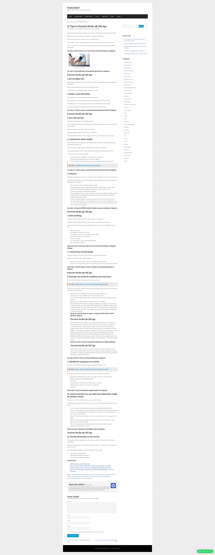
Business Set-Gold (128, 82)
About (112, 16)
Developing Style (128, 93)
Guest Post (105, 16)
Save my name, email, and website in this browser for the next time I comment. (87, 532)
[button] (205, 551)
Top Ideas (126, 158)
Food (125, 113)
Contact (119, 16)
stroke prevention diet (104, 476)
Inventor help (127, 132)
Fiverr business (127, 110)
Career (97, 16)
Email (68, 520)
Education (126, 96)
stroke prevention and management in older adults (84, 476)
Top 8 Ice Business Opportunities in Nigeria (91, 390)
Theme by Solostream (115, 548)
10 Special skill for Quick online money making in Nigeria (95, 208)
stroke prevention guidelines (74, 478)
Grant (125, 118)
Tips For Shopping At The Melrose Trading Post (135, 43)
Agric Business (127, 65)
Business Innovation (128, 70)
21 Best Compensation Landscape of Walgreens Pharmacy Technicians (91, 467)
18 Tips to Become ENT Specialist (80, 464)
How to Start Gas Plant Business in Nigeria (89, 358)
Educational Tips (128, 99)
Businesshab (73, 7)
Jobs (125, 135)
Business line (127, 73)
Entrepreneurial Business (130, 104)
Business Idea (88, 16)
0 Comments (97, 29)
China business (127, 90)
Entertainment (127, 101)
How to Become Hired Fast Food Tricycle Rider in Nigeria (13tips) (91, 247)
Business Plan (78, 16)
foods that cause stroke (99, 474)
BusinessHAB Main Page (130, 87)
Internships (126, 130)
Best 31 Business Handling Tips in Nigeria (89, 429)
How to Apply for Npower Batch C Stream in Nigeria (136, 53)
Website (69, 526)
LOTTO (125, 141)
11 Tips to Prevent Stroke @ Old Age (87, 26)
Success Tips (127, 155)
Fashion (126, 107)
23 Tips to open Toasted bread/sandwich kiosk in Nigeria (95, 110)
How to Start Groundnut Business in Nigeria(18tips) (96, 342)
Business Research (128, 79)
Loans (125, 138)
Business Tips (127, 84)
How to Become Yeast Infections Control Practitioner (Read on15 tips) (91, 465)
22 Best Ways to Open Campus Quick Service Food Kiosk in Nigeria (92, 314)
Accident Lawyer (128, 62)
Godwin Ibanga (79, 29)
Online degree (127, 147)
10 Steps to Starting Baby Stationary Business (134, 50)
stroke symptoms (87, 478)
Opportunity (127, 149)
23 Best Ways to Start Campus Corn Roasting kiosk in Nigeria (90, 268)
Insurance (126, 127)
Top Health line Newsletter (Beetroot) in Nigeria (92, 71)
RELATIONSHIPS (128, 152)
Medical (72, 29)
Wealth (125, 161)
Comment (69, 501)
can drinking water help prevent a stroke (81, 474)
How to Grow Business (129, 124)
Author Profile (88, 484)
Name (69, 515)
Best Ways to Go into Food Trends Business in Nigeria (95, 51)
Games (125, 116)
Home (70, 16)
